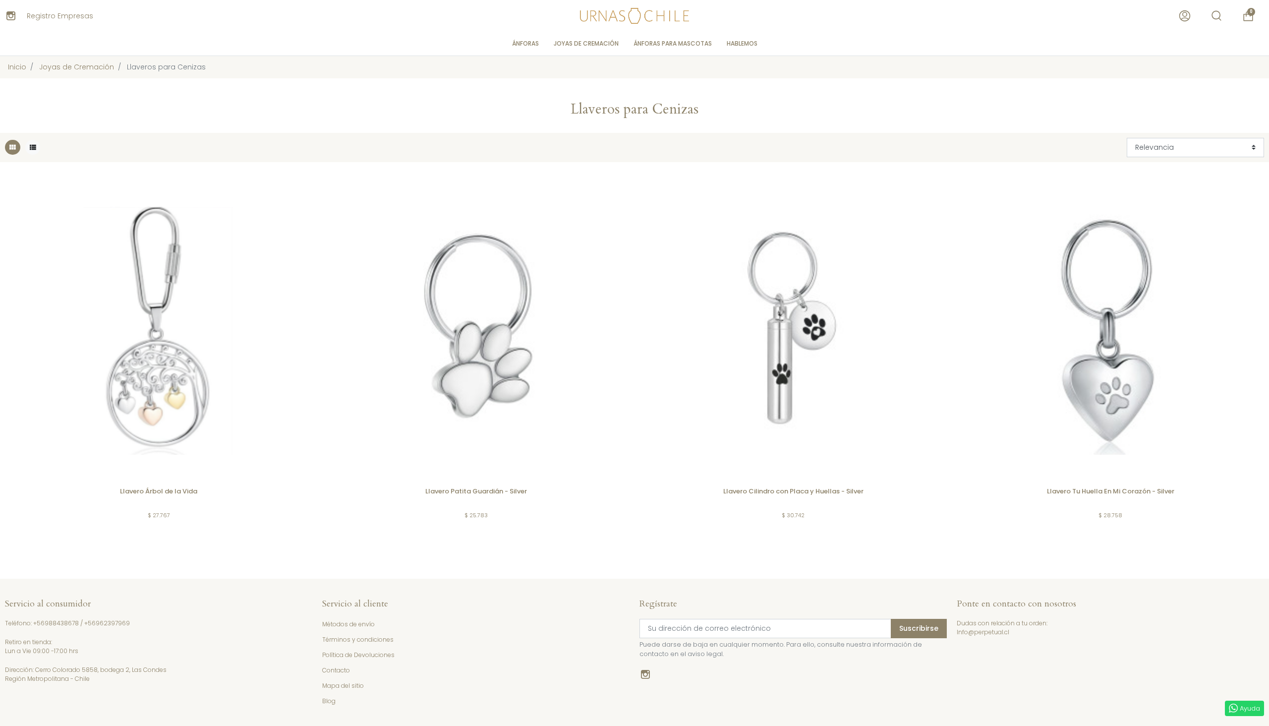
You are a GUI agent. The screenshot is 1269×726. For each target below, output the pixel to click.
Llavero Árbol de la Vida (158, 491)
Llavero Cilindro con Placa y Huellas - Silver (793, 491)
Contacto (336, 670)
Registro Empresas (60, 16)
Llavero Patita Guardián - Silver (476, 491)
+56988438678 (56, 623)
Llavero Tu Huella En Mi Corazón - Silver (1110, 491)
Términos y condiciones (358, 639)
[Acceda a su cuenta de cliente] (1185, 16)
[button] (1216, 16)
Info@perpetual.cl (983, 632)
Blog (329, 701)
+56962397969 (107, 623)
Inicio (17, 67)
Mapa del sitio (343, 685)
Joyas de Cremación (76, 67)
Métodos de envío (348, 624)
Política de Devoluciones (358, 655)
